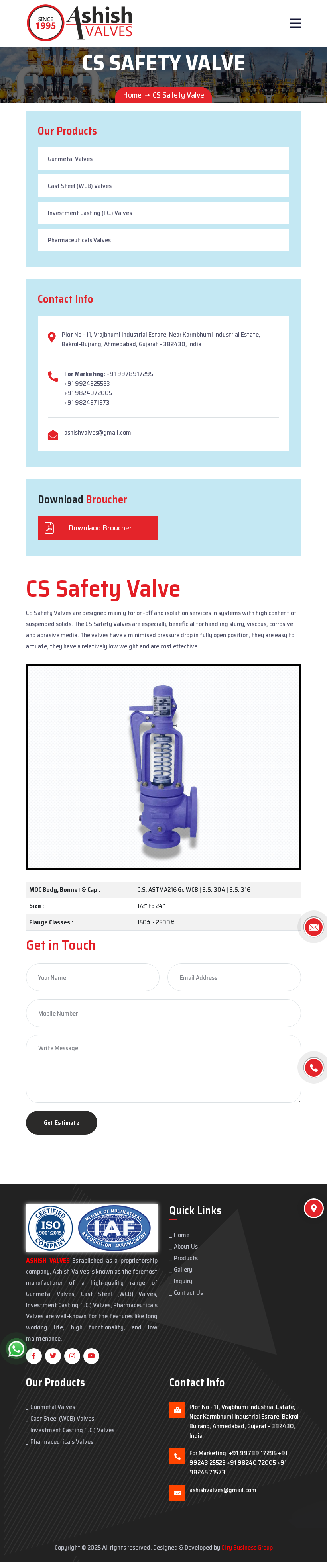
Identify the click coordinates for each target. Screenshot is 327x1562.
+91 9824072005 (88, 393)
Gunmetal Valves (70, 159)
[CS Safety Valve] (163, 766)
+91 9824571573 (87, 402)
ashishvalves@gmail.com (97, 432)
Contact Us (188, 1293)
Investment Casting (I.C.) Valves (90, 213)
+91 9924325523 (87, 383)
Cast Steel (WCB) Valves (80, 186)
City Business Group (247, 1547)
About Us (186, 1246)
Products (186, 1258)
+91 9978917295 (129, 374)
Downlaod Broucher (99, 527)
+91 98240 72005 (251, 1463)
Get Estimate (61, 1122)
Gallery (183, 1269)
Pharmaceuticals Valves (79, 240)
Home (132, 94)
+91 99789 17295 (253, 1453)
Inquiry (183, 1281)
